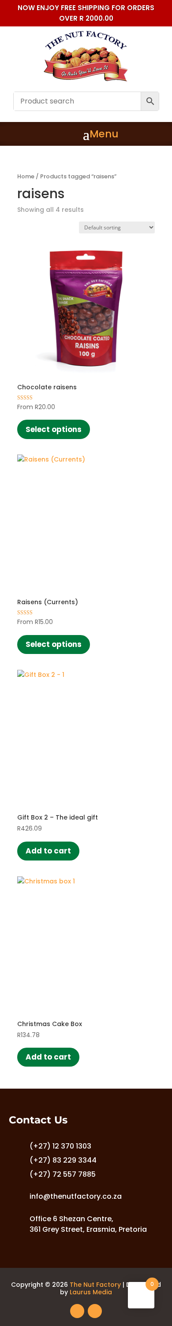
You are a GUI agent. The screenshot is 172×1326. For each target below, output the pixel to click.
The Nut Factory (95, 1284)
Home (25, 176)
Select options (54, 429)
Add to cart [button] (48, 851)
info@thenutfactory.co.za (76, 1196)
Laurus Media (91, 1292)
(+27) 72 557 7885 (63, 1174)
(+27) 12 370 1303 (60, 1146)
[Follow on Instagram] (95, 1311)
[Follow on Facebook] (77, 1311)
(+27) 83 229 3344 (63, 1160)
